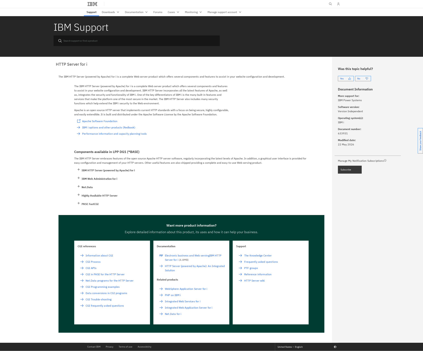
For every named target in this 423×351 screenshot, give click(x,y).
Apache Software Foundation (99, 121)
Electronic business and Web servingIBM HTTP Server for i (193, 257)
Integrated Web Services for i (182, 301)
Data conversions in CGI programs (106, 293)
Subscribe (346, 169)
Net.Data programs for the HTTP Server (110, 280)
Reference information (257, 274)
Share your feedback (420, 141)
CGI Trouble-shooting (98, 299)
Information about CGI (99, 255)
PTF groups (251, 268)
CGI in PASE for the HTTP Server (105, 274)
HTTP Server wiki (254, 280)
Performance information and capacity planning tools (114, 133)
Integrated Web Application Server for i (188, 307)
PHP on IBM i (173, 295)
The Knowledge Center (258, 255)
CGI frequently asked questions (105, 305)
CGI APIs (91, 268)
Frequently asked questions (261, 261)
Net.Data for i (173, 314)
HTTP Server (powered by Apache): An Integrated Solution (195, 268)
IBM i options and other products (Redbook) (108, 127)
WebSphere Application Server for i (186, 288)
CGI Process (93, 261)
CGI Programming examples (103, 286)
